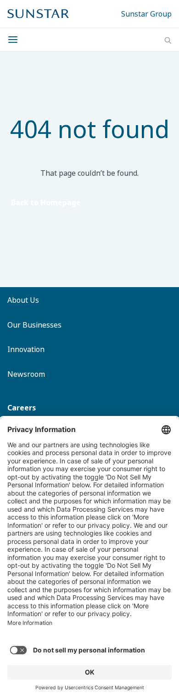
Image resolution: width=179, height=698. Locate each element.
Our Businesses (34, 325)
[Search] (168, 40)
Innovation (26, 349)
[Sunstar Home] (38, 13)
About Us (23, 300)
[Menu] (16, 40)
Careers (21, 408)
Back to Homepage (46, 202)
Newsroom (26, 374)
